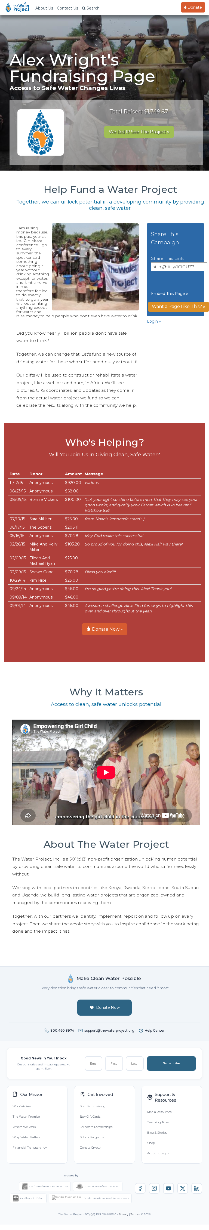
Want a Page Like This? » (178, 306)
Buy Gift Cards (90, 1116)
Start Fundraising (92, 1106)
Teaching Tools (158, 1122)
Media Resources (159, 1112)
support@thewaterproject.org (109, 1030)
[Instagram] (154, 1188)
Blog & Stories (157, 1133)
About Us (44, 8)
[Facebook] (140, 1188)
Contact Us (67, 8)
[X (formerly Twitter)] (182, 1188)
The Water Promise (26, 1116)
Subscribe (171, 1063)
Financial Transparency (30, 1147)
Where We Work (24, 1127)
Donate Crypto (90, 1147)
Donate (194, 7)
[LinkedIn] (196, 1188)
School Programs (92, 1137)
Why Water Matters (26, 1137)
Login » (154, 321)
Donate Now (108, 1007)
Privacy (123, 1214)
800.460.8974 (62, 1030)
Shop (151, 1143)
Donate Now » (107, 629)
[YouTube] (168, 1188)
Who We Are (22, 1106)
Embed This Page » (169, 293)
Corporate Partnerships (96, 1127)
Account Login (158, 1153)
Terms (135, 1214)
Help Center (155, 1030)
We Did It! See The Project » (139, 131)
